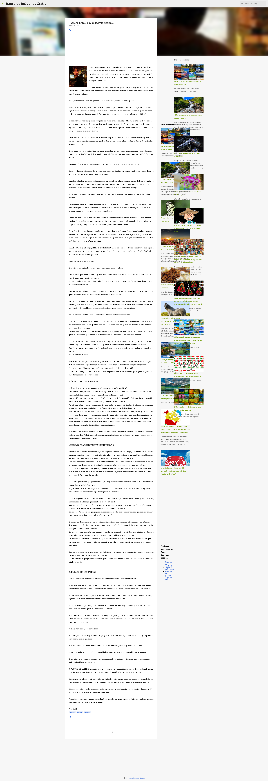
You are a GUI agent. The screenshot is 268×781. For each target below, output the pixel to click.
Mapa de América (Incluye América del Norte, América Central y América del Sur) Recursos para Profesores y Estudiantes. (175, 429)
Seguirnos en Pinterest (169, 569)
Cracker (72, 712)
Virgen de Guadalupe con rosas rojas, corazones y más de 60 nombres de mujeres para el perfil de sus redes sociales (188, 301)
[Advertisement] (111, 50)
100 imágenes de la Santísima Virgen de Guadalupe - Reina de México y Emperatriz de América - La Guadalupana (188, 260)
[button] (70, 29)
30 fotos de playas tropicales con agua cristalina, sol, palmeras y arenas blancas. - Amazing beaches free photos (188, 340)
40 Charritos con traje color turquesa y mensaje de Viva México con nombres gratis (187, 228)
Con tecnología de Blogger (135, 778)
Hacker (79, 712)
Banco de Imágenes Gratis (26, 3)
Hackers (87, 712)
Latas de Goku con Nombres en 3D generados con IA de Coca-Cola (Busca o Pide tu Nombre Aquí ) (175, 471)
